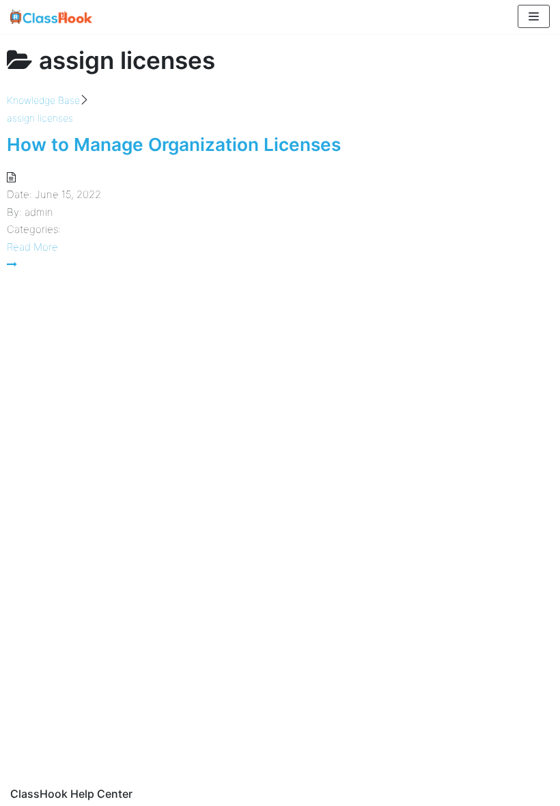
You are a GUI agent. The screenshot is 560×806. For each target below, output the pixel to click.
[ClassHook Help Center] (51, 17)
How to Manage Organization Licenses (174, 144)
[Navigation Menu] (534, 16)
